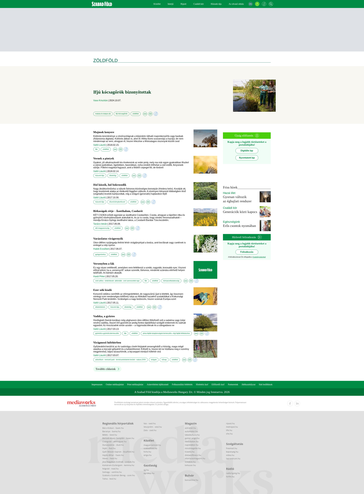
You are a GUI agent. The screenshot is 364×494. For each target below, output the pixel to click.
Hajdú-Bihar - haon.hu (113, 455)
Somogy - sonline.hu (112, 472)
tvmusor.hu (190, 465)
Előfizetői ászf (218, 384)
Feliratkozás (246, 252)
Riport (183, 4)
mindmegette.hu (193, 448)
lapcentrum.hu (233, 458)
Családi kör (198, 4)
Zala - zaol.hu (150, 430)
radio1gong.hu (233, 473)
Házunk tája (216, 4)
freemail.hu (231, 448)
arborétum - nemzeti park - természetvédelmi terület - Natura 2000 (120, 360)
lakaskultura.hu (192, 434)
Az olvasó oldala (236, 4)
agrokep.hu (149, 473)
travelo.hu (190, 451)
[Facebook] (264, 4)
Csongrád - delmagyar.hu (114, 441)
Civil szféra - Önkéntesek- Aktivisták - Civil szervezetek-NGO (117, 281)
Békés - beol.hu (109, 434)
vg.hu (146, 470)
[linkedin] (297, 403)
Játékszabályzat (248, 384)
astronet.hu (190, 428)
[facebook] (290, 403)
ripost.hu (230, 423)
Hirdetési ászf (202, 384)
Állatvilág (112, 176)
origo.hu (148, 455)
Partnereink (233, 384)
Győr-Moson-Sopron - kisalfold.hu (118, 451)
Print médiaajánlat (135, 384)
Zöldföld (136, 114)
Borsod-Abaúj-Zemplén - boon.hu (118, 438)
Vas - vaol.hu (150, 423)
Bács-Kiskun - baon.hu (113, 428)
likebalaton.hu (191, 441)
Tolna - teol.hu (109, 478)
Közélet (157, 4)
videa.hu (230, 455)
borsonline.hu (191, 480)
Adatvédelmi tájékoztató (157, 384)
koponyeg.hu (232, 451)
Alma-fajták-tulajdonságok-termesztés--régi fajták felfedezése (166, 333)
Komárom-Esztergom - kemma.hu (118, 465)
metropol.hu (232, 426)
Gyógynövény (100, 254)
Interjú (170, 4)
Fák (96, 149)
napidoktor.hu (191, 445)
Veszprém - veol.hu (153, 426)
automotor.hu (191, 431)
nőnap (164, 360)
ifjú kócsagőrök (121, 114)
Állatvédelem (100, 307)
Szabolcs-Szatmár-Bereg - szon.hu (118, 475)
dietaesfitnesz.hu (193, 455)
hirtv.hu (147, 451)
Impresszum (97, 384)
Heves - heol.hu (109, 458)
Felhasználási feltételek (182, 384)
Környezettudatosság (171, 281)
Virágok (154, 360)
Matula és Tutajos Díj (103, 114)
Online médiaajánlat (115, 384)
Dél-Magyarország (102, 228)
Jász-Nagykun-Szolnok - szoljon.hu (118, 461)
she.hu (229, 433)
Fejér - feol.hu (109, 448)
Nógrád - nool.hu (110, 468)
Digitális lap (247, 150)
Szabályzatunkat (259, 257)
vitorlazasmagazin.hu (195, 458)
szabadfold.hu (150, 448)
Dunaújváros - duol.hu (113, 445)
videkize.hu (190, 461)
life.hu (229, 430)
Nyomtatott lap (247, 158)
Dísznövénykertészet (117, 202)
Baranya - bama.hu (111, 431)
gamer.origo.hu (192, 438)
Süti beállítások (265, 384)
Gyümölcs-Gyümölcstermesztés (107, 333)
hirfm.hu (230, 476)
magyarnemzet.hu (152, 445)
